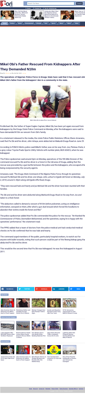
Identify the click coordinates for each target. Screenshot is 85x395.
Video (77, 23)
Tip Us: (50, 8)
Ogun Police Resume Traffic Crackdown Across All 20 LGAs (53, 334)
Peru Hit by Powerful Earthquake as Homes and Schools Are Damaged (69, 359)
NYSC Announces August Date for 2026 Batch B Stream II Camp (70, 311)
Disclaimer (47, 388)
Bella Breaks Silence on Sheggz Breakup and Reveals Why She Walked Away (39, 359)
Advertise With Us (73, 388)
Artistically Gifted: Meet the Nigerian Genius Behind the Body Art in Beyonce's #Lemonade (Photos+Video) (52, 14)
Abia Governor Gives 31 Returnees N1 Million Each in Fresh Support (8, 311)
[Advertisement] (42, 43)
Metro (61, 23)
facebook (81, 388)
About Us (35, 388)
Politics (12, 23)
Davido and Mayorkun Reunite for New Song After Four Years (54, 311)
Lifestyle (39, 23)
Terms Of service (63, 388)
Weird (69, 23)
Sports (53, 23)
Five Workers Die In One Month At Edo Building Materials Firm (39, 334)
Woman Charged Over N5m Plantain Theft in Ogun (38, 311)
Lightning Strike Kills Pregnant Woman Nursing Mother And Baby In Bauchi (69, 335)
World (20, 23)
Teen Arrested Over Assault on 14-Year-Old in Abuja (54, 358)
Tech (46, 23)
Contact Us (38, 8)
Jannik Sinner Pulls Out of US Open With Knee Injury (8, 358)
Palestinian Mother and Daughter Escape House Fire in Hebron (23, 311)
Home (29, 8)
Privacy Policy (54, 388)
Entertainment (29, 23)
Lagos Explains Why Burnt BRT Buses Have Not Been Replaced (8, 334)
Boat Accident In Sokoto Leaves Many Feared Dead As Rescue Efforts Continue (23, 335)
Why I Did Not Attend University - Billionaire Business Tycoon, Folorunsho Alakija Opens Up (21, 14)
